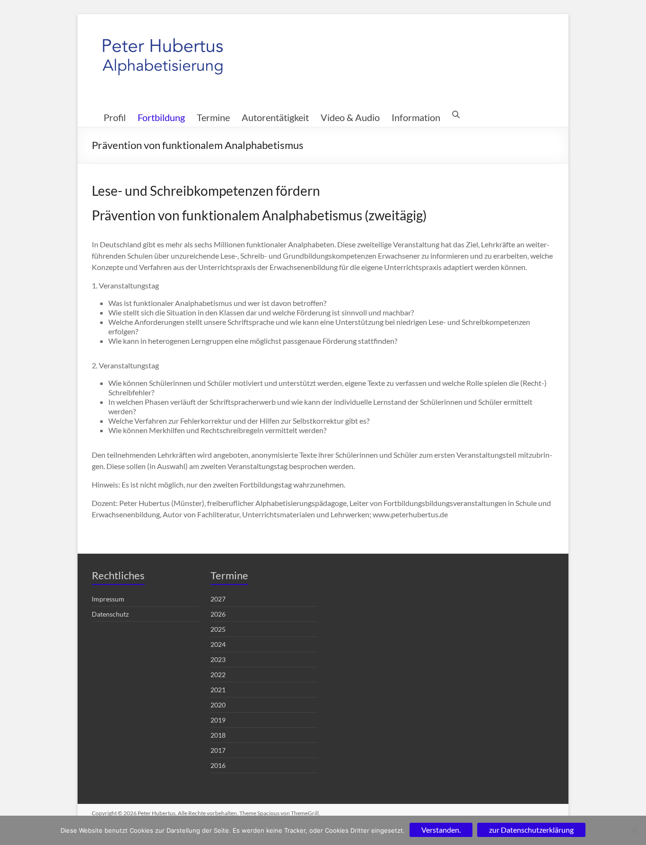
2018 (218, 735)
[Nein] (634, 830)
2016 (218, 765)
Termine (213, 117)
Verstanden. (441, 829)
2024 (218, 644)
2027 (218, 599)
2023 (218, 659)
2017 (218, 750)
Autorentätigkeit (275, 117)
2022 (218, 675)
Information (416, 117)
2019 (218, 720)
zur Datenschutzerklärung (531, 829)
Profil (115, 117)
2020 (218, 705)
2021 (218, 690)
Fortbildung (161, 117)
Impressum (108, 599)
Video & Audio (350, 117)
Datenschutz (110, 614)
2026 (218, 614)
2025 (218, 629)
